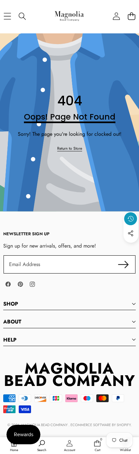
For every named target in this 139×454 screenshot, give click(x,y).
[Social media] (130, 233)
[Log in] (116, 16)
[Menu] (7, 16)
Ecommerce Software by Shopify (100, 424)
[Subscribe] (123, 264)
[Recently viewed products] (130, 218)
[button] (131, 16)
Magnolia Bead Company (45, 424)
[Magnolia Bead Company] (69, 16)
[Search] (22, 16)
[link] (69, 148)
